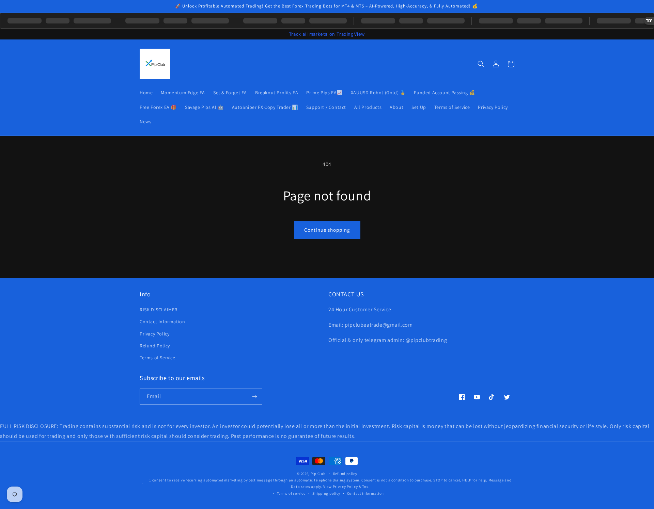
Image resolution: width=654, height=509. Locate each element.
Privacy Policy (154, 334)
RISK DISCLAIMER (158, 310)
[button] (480, 63)
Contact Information (162, 321)
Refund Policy (155, 346)
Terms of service (291, 493)
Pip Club (318, 473)
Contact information (365, 493)
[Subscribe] (254, 397)
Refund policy (345, 473)
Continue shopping (327, 230)
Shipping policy (326, 493)
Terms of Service (157, 358)
